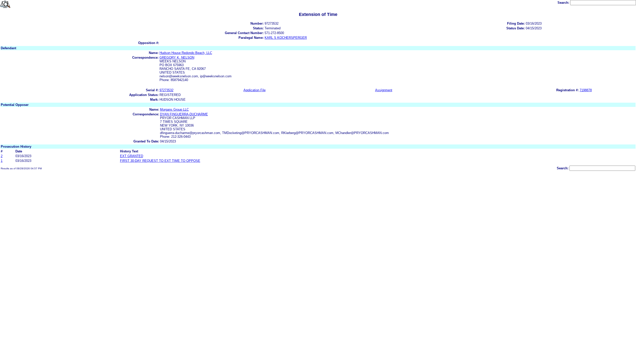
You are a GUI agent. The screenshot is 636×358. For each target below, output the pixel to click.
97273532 (166, 90)
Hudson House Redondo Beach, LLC (185, 53)
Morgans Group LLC (174, 109)
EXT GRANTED (131, 156)
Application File (254, 90)
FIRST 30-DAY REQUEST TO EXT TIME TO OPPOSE (160, 161)
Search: (563, 2)
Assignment (383, 90)
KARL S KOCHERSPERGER (286, 38)
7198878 (586, 90)
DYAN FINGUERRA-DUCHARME (184, 114)
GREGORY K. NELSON (176, 57)
